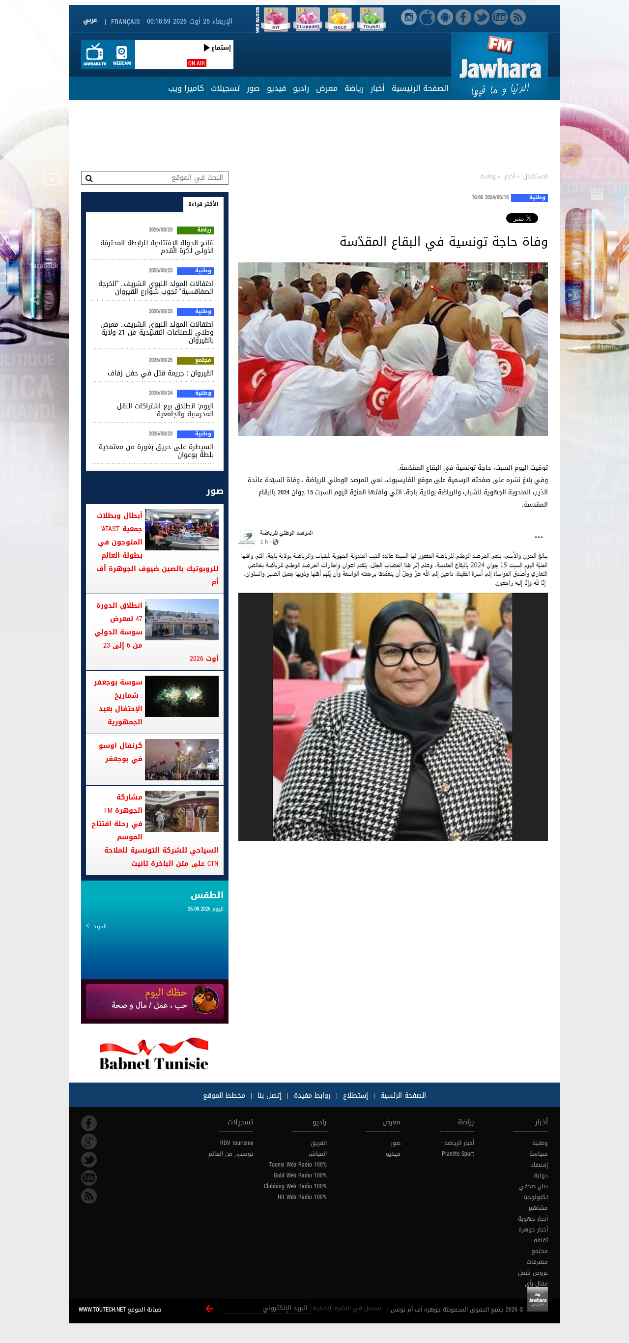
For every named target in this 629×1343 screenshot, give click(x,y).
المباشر (318, 1153)
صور (253, 88)
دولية (541, 1175)
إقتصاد (539, 1164)
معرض (327, 88)
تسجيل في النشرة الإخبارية (347, 1308)
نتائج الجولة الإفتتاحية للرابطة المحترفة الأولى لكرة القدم (157, 246)
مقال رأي (536, 1283)
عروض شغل (533, 1272)
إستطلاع (354, 1095)
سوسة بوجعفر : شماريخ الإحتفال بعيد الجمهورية (118, 702)
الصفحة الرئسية (402, 1095)
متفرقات (537, 1262)
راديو (301, 88)
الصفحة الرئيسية (420, 88)
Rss (89, 1196)
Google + (89, 1141)
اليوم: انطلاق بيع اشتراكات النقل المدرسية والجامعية (165, 410)
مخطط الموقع (224, 1095)
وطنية (488, 176)
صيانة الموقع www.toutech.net (120, 1309)
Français (125, 22)
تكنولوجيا (535, 1197)
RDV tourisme (236, 1143)
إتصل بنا (268, 1095)
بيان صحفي (533, 1186)
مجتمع (203, 361)
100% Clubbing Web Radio (295, 1186)
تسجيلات (225, 88)
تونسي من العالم (230, 1153)
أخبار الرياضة (459, 1143)
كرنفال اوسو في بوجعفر (121, 752)
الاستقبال (535, 176)
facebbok (89, 1123)
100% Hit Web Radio (302, 1197)
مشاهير (538, 1207)
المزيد (100, 926)
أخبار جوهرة (533, 1229)
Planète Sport (458, 1153)
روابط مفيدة (312, 1095)
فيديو (276, 88)
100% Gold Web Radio (300, 1175)
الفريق (319, 1143)
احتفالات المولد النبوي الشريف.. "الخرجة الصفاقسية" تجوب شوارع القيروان (156, 287)
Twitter (89, 1160)
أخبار (378, 88)
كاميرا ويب (186, 88)
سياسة (538, 1153)
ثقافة (541, 1240)
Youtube (89, 1178)
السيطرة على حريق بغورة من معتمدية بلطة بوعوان (156, 450)
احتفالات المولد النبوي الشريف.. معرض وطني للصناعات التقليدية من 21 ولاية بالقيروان (157, 332)
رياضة (354, 88)
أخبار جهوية (533, 1218)
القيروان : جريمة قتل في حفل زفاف (161, 373)
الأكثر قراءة (203, 204)
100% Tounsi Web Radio (298, 1164)
